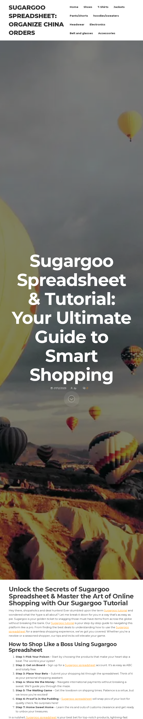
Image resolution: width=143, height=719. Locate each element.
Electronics (97, 24)
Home (74, 7)
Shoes (88, 7)
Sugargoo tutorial (115, 610)
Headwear (77, 24)
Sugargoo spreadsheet (80, 665)
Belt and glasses (81, 33)
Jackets (119, 7)
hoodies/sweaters (106, 15)
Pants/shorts (79, 15)
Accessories (106, 33)
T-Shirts (102, 7)
